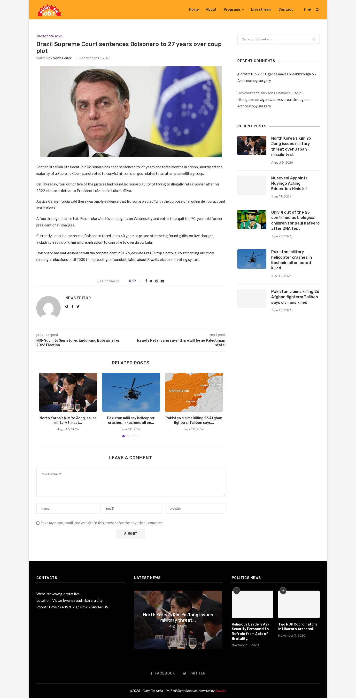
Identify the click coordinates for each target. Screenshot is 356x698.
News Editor (62, 58)
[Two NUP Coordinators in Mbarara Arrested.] (298, 604)
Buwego (220, 691)
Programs (232, 10)
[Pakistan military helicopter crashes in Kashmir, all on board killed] (131, 392)
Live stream (261, 10)
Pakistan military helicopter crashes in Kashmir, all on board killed (291, 259)
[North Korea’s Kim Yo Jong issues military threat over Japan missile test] (68, 392)
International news (49, 36)
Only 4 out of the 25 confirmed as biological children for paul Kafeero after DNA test (295, 220)
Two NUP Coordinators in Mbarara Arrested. (297, 626)
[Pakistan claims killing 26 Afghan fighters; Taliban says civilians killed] (194, 392)
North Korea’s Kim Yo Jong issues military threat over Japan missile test (291, 146)
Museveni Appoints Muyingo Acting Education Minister (289, 183)
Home (194, 10)
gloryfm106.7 (248, 74)
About (211, 10)
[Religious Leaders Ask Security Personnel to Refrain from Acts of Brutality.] (252, 604)
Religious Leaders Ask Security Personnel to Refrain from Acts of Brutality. (250, 631)
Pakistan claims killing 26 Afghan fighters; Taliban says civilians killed (295, 297)
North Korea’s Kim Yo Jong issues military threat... (178, 617)
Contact (286, 10)
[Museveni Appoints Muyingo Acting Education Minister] (251, 185)
